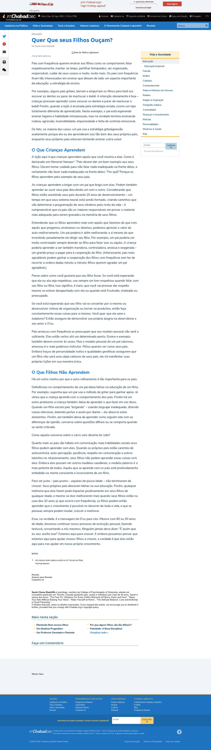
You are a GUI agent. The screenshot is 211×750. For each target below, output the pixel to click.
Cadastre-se (80, 710)
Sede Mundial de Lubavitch (128, 731)
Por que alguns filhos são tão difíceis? (111, 625)
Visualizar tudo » (99, 632)
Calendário (80, 705)
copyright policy (90, 607)
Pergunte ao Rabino (136, 16)
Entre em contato (173, 741)
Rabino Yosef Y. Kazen (92, 733)
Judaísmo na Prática (16, 25)
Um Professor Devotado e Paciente (55, 632)
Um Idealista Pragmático (49, 628)
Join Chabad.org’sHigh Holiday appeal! (93, 3)
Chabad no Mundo (142, 710)
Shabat (114, 705)
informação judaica (131, 733)
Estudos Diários (82, 707)
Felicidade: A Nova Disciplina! (106, 628)
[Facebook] (179, 732)
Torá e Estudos (66, 25)
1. (33, 560)
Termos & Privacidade (153, 741)
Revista (151, 25)
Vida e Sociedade (43, 25)
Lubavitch (86, 731)
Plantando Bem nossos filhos (52, 625)
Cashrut (114, 707)
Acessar (105, 16)
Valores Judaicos (89, 25)
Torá (112, 733)
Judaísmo (118, 733)
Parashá (114, 710)
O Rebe (137, 705)
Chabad (79, 731)
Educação (37, 33)
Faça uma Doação (179, 16)
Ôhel (136, 707)
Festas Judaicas (118, 702)
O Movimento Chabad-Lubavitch (123, 25)
